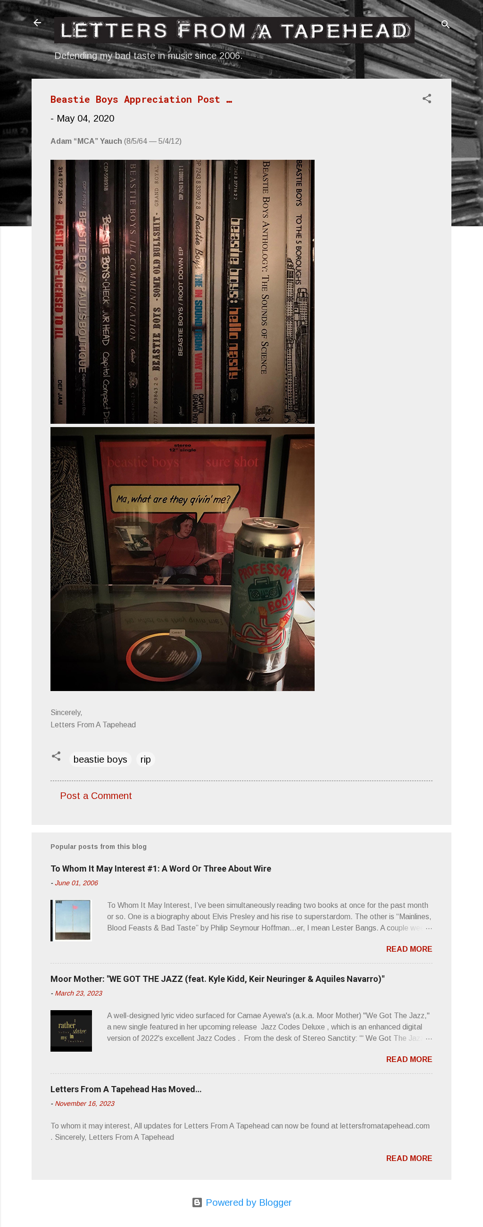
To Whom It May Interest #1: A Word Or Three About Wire (160, 868)
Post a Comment (96, 796)
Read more (409, 949)
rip (146, 759)
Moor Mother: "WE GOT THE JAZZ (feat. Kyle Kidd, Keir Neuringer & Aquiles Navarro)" (217, 979)
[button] (427, 100)
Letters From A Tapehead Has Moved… (126, 1089)
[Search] (445, 25)
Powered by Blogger (247, 1202)
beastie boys (100, 759)
